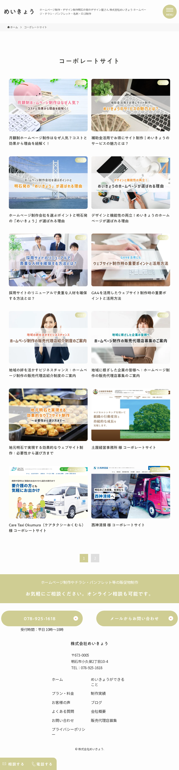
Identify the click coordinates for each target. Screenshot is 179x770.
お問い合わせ (63, 720)
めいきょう (19, 11)
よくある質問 (63, 711)
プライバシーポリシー (68, 731)
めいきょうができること (107, 681)
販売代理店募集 (104, 720)
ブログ (96, 702)
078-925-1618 (40, 619)
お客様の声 (61, 702)
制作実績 (98, 693)
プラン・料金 (63, 693)
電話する (44, 764)
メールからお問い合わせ (134, 619)
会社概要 (98, 711)
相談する (16, 764)
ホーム (57, 679)
